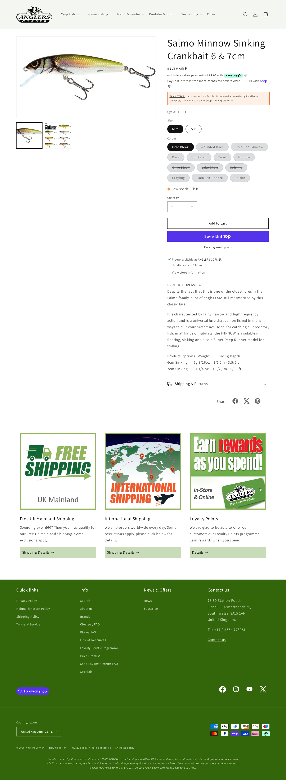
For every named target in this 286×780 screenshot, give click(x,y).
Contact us (217, 639)
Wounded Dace (215, 148)
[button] (72, 14)
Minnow (246, 158)
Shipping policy (124, 747)
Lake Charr (212, 168)
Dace (178, 158)
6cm (175, 129)
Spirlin (242, 178)
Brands (85, 616)
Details (198, 552)
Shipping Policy (27, 616)
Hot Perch (201, 158)
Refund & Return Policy (33, 608)
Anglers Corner (35, 747)
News (148, 601)
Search (85, 601)
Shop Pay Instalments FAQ (99, 664)
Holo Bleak (180, 147)
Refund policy (57, 747)
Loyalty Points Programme (99, 648)
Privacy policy (79, 747)
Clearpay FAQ (90, 624)
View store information (188, 272)
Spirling (238, 168)
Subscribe (151, 608)
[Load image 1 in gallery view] (29, 136)
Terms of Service (28, 624)
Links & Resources (93, 640)
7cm (193, 129)
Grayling (181, 178)
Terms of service (101, 747)
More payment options (218, 247)
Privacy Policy (26, 601)
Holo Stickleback (212, 178)
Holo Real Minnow (252, 148)
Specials (86, 671)
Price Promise (90, 656)
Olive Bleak (183, 168)
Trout (224, 158)
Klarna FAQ (88, 632)
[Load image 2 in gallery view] (58, 136)
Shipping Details (36, 552)
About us (86, 608)
